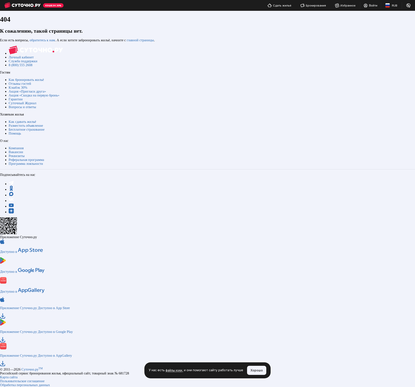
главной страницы (140, 40)
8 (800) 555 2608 (20, 65)
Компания (16, 148)
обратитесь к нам (42, 40)
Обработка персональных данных (25, 385)
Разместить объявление (26, 125)
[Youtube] (11, 206)
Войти (373, 5)
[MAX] (11, 195)
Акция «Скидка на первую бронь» (34, 95)
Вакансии (16, 152)
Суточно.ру (32, 369)
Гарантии (16, 99)
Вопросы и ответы (22, 107)
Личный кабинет (21, 57)
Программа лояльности (26, 163)
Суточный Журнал (22, 103)
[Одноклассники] (11, 189)
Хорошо (257, 370)
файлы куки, (174, 370)
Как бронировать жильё (26, 80)
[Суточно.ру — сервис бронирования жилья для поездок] (22, 5)
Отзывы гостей (20, 83)
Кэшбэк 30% (18, 87)
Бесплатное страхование (27, 129)
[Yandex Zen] (11, 212)
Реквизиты (17, 156)
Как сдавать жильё (22, 122)
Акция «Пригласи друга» (27, 91)
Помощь (15, 133)
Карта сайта (9, 377)
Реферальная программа (26, 160)
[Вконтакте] (11, 200)
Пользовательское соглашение (22, 381)
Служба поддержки (23, 61)
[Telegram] (11, 184)
